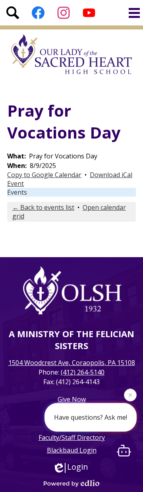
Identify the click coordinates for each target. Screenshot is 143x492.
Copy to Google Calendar (44, 174)
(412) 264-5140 (82, 372)
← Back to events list (43, 207)
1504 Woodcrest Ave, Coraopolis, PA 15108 (71, 362)
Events (17, 192)
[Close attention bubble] (130, 395)
